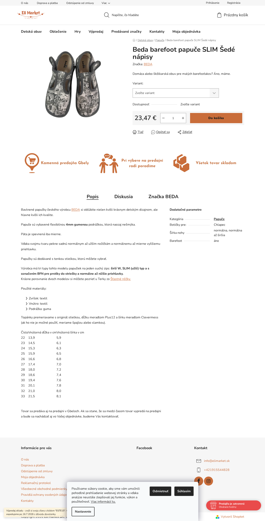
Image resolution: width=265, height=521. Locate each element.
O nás (24, 3)
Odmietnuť (160, 491)
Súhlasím (184, 491)
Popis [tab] (93, 196)
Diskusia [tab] (123, 196)
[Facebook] (198, 481)
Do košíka (216, 118)
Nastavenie (83, 511)
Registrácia (233, 3)
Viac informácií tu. (103, 501)
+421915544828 (216, 470)
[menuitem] (31, 31)
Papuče (219, 219)
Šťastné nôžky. (120, 279)
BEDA (148, 64)
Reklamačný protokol (36, 483)
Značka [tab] (163, 196)
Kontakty (27, 501)
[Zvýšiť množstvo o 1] (183, 118)
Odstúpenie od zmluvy (80, 3)
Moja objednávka (33, 477)
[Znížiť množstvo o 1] (163, 118)
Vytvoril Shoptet (232, 517)
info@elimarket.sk (217, 461)
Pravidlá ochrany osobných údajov (44, 495)
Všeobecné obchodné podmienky (44, 489)
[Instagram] (208, 481)
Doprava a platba (47, 3)
